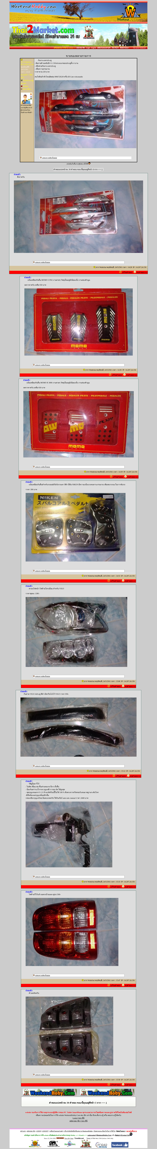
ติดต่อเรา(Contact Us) (122, 1135)
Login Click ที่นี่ (78, 1118)
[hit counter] (60, 1138)
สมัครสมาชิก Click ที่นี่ (78, 1121)
